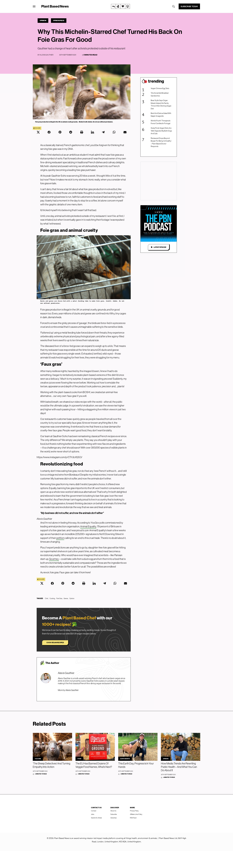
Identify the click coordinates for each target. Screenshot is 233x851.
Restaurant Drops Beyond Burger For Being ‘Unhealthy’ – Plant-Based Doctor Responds (161, 142)
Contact (93, 811)
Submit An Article (96, 818)
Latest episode (160, 247)
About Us (113, 811)
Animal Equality (88, 526)
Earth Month (125, 759)
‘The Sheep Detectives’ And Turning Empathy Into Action (51, 765)
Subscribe (113, 814)
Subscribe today (189, 6)
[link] (120, 6)
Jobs (92, 814)
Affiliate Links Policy (136, 814)
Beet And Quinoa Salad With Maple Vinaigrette (161, 114)
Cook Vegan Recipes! (55, 642)
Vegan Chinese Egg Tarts (160, 88)
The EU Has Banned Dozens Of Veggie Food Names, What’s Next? (93, 765)
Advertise (113, 818)
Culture (38, 759)
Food (79, 759)
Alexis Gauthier (46, 55)
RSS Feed (133, 818)
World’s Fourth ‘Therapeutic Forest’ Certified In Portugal (161, 122)
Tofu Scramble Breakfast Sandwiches (160, 94)
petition (60, 538)
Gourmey (54, 559)
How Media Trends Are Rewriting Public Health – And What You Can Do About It (179, 767)
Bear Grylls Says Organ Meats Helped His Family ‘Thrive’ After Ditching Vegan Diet (161, 104)
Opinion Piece (58, 20)
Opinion (43, 20)
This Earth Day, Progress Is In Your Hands (136, 765)
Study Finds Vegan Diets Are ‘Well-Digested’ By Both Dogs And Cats (161, 131)
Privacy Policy (134, 811)
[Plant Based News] (34, 6)
